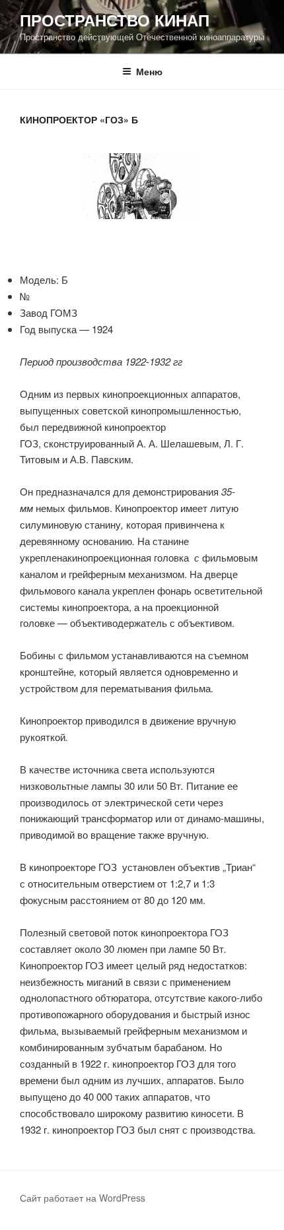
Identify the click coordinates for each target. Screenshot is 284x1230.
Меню (149, 71)
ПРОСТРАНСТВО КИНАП (114, 20)
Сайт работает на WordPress (82, 1197)
